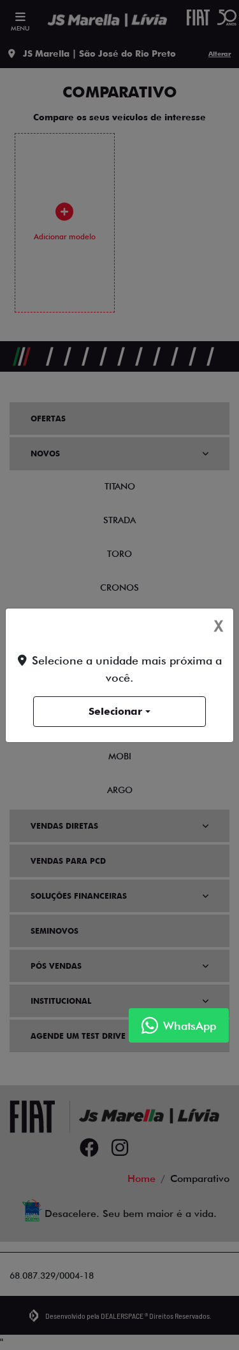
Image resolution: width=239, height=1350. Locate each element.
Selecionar (115, 711)
